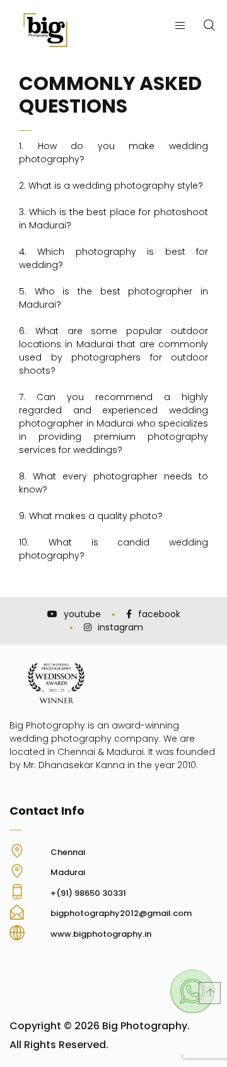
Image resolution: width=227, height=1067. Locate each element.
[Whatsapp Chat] (192, 1011)
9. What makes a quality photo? (91, 516)
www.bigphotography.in (100, 934)
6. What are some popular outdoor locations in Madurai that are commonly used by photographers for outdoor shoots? (113, 351)
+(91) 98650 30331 (88, 893)
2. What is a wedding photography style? (111, 185)
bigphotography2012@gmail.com (121, 913)
